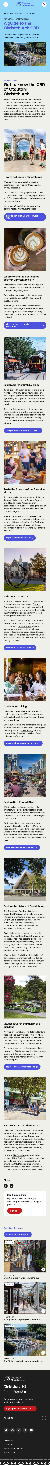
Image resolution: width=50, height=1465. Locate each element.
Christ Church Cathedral (29, 936)
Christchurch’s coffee (13, 285)
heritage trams (32, 409)
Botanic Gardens (37, 1032)
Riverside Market (11, 500)
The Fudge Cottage (13, 635)
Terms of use (8, 1440)
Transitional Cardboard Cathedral (23, 911)
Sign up (13, 1211)
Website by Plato (9, 1452)
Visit (11, 13)
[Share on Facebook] (6, 1186)
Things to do (19, 13)
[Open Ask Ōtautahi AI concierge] (44, 4)
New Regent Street (24, 810)
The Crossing (27, 730)
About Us (8, 1418)
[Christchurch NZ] (25, 4)
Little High (38, 727)
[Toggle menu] (5, 4)
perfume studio (24, 626)
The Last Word (32, 826)
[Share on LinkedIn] (11, 1186)
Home (6, 13)
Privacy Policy (8, 1444)
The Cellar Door (31, 637)
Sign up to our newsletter (19, 1408)
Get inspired (30, 13)
